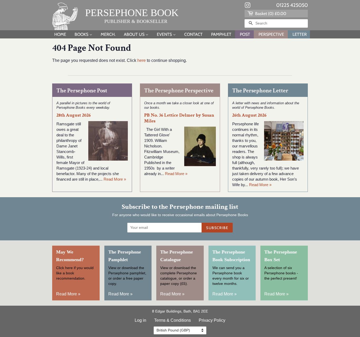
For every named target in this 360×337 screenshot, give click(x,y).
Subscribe (217, 227)
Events (165, 34)
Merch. (108, 34)
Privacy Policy (212, 320)
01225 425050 (292, 5)
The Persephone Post (81, 91)
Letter (300, 34)
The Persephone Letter (260, 91)
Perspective (271, 34)
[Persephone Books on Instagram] (247, 6)
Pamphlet (221, 34)
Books (82, 34)
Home (60, 34)
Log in (140, 320)
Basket (270, 13)
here (141, 60)
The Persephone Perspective (178, 91)
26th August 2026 (249, 115)
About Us (134, 34)
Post (245, 34)
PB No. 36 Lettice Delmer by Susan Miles (179, 118)
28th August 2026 (73, 115)
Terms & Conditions (172, 320)
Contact (193, 34)
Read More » (115, 179)
